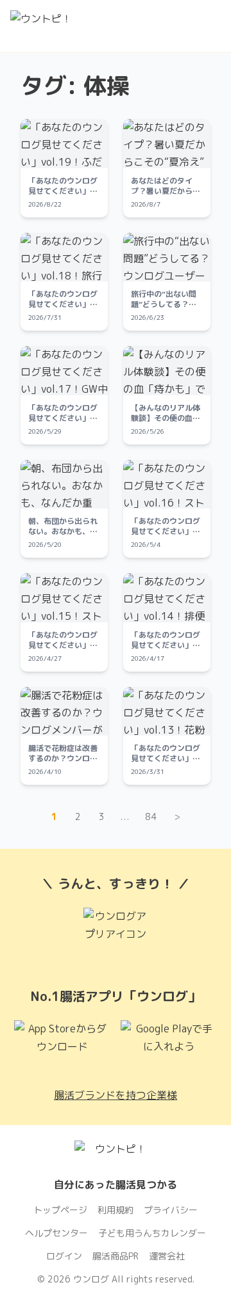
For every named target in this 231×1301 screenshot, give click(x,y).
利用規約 (115, 1210)
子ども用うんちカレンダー (152, 1233)
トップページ (60, 1210)
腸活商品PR (115, 1256)
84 (151, 816)
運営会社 (167, 1256)
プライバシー (171, 1210)
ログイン (64, 1256)
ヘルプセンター (56, 1233)
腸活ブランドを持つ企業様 (115, 1095)
